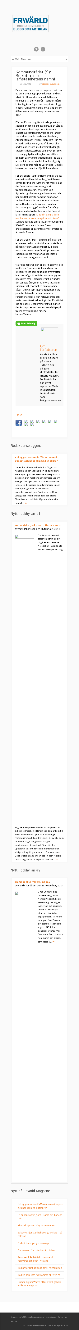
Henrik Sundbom (50, 84)
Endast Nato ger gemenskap (33, 1243)
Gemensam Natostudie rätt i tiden (36, 1250)
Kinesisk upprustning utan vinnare (36, 1225)
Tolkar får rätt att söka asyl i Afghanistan (40, 1267)
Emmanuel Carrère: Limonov (32, 881)
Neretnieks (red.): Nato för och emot (38, 525)
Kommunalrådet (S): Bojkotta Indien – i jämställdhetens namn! (35, 75)
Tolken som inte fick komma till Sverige (39, 1274)
